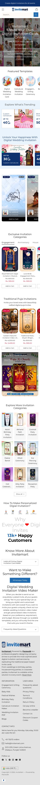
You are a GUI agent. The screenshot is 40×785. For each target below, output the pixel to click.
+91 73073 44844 (12, 739)
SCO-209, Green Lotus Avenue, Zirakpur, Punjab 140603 (18, 748)
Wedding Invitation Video (14, 51)
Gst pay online (29, 706)
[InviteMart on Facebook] (2, 760)
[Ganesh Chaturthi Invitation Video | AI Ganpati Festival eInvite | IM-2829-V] (10, 321)
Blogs (4, 719)
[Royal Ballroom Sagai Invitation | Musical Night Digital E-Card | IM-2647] (10, 259)
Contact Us (27, 714)
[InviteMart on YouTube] (16, 760)
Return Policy (28, 702)
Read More (26, 675)
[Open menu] (3, 9)
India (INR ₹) (10, 768)
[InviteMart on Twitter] (6, 760)
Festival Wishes (8, 695)
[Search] (36, 14)
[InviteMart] (20, 9)
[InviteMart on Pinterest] (9, 760)
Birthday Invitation (24, 54)
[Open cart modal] (36, 9)
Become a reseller (30, 710)
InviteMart (19, 772)
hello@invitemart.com (14, 743)
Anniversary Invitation (13, 56)
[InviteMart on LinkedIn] (20, 760)
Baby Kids (6, 691)
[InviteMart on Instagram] (13, 760)
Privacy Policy (28, 691)
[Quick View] (15, 249)
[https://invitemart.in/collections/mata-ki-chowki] (20, 374)
